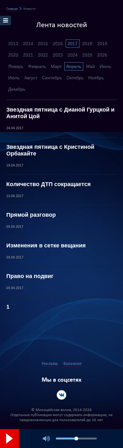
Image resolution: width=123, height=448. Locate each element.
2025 (87, 55)
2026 (102, 55)
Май (90, 66)
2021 (28, 55)
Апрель (73, 66)
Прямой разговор (31, 215)
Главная (12, 9)
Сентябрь (52, 77)
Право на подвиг (30, 276)
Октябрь (75, 77)
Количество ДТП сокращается (48, 184)
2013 (13, 43)
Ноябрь (96, 77)
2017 (72, 43)
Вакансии (72, 363)
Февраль (37, 66)
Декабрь (16, 89)
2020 (13, 55)
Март (56, 66)
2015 (43, 43)
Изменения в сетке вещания (46, 245)
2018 (87, 43)
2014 (28, 43)
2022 (43, 55)
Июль (14, 77)
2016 (58, 43)
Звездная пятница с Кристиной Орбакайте (50, 150)
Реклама (50, 363)
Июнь (105, 66)
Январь (15, 66)
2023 (58, 55)
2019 (102, 43)
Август (30, 77)
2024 (72, 55)
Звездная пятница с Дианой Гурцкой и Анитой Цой (60, 112)
